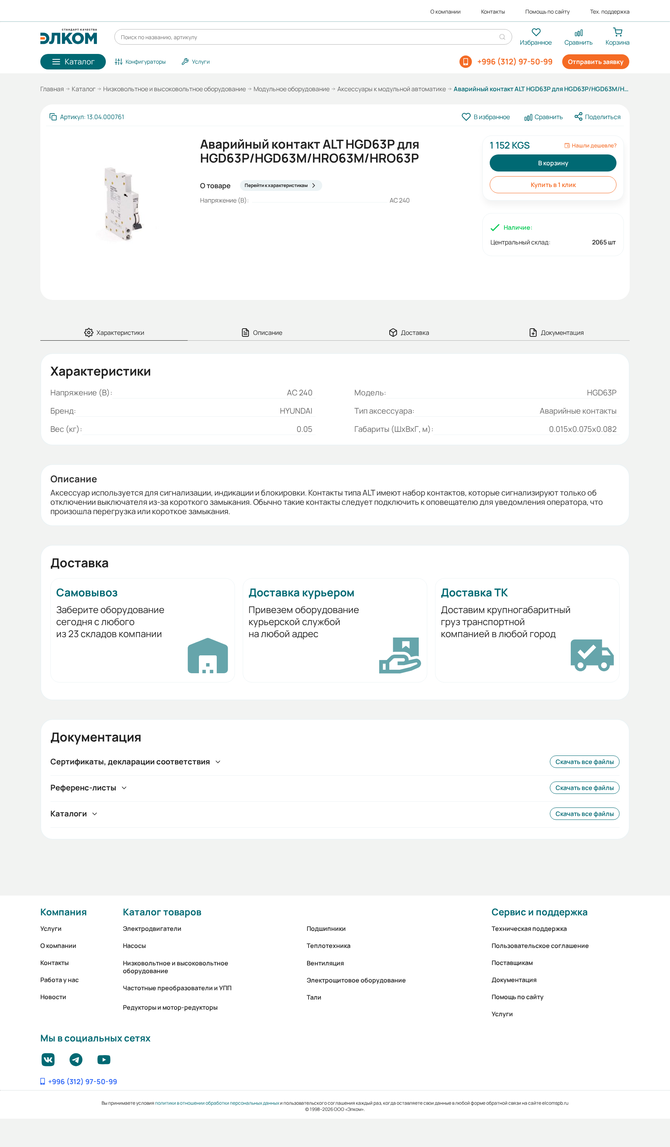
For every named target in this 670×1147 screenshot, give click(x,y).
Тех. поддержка (610, 12)
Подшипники (326, 928)
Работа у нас (59, 980)
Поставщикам (512, 963)
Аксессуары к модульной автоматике (391, 89)
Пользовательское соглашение (540, 945)
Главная (52, 89)
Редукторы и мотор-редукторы (170, 1007)
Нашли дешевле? (594, 145)
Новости (53, 997)
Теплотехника (329, 945)
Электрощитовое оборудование (356, 980)
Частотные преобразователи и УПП (177, 988)
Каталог (83, 89)
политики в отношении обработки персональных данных (217, 1103)
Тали (314, 997)
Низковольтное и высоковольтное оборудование (174, 89)
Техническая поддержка (529, 928)
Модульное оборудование (292, 89)
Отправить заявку (595, 61)
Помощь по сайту (547, 12)
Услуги (51, 928)
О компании (445, 12)
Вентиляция (325, 963)
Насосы (134, 945)
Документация (514, 980)
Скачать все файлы (585, 761)
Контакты (493, 12)
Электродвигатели (152, 928)
